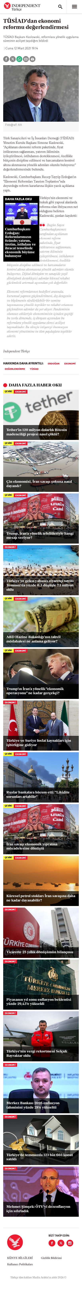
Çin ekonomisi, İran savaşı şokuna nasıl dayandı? (39, 484)
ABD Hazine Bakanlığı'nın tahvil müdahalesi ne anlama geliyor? (33, 639)
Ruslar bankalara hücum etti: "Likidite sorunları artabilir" (38, 795)
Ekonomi (70, 364)
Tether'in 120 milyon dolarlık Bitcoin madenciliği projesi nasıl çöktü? (36, 432)
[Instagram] (69, 1243)
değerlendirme (15, 369)
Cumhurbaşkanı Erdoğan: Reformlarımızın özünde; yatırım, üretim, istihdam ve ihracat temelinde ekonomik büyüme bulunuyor (20, 243)
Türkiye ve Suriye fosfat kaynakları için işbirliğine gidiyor (38, 743)
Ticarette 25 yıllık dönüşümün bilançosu (39, 952)
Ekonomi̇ (20, 392)
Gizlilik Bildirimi (51, 1258)
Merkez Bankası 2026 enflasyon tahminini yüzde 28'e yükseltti (33, 1106)
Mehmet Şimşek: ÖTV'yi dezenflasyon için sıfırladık (38, 1209)
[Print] (32, 59)
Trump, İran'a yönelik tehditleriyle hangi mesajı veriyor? (40, 536)
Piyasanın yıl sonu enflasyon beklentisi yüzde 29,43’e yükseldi (38, 1002)
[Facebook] (52, 1243)
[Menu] (74, 6)
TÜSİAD (34, 369)
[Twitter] (61, 1243)
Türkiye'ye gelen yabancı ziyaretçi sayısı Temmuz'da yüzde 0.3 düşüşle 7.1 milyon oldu (40, 585)
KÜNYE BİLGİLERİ (20, 1258)
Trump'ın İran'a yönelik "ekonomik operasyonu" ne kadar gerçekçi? (35, 691)
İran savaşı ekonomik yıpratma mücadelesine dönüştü (31, 847)
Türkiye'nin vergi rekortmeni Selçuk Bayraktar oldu (36, 1054)
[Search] (60, 6)
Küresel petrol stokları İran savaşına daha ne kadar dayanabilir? (40, 898)
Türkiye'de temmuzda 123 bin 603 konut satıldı (39, 1157)
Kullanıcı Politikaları (20, 1264)
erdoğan (54, 364)
